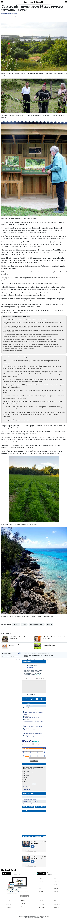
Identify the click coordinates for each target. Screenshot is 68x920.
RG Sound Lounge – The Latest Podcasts (34, 836)
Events (49, 624)
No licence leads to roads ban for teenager (32, 729)
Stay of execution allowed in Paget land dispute (33, 726)
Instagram (42, 907)
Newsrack (56, 891)
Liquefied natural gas (29, 771)
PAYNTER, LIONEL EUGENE (29, 799)
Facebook (42, 901)
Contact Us (8, 904)
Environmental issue (36, 624)
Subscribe (8, 907)
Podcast (57, 907)
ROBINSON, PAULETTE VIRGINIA (30, 801)
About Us (8, 901)
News (40, 878)
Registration (23, 903)
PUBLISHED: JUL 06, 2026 (28, 854)
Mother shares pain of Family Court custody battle (34, 709)
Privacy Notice (24, 906)
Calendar (56, 888)
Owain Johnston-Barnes (9, 13)
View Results (26, 787)
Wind (25, 779)
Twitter (42, 904)
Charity (16, 624)
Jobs (55, 878)
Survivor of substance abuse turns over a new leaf (34, 736)
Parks (24, 624)
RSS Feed (57, 904)
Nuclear (26, 773)
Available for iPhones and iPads (16, 873)
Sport (40, 885)
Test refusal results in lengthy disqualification (33, 733)
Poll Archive (26, 789)
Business (41, 881)
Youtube (57, 901)
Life (40, 888)
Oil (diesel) (26, 775)
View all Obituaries (28, 806)
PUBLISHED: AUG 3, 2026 (27, 839)
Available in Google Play (49, 873)
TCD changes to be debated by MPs (31, 717)
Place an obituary (40, 806)
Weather (56, 885)
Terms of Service (47, 659)
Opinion (41, 891)
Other (25, 781)
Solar (25, 777)
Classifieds (56, 881)
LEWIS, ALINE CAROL (28, 796)
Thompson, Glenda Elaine (28, 803)
